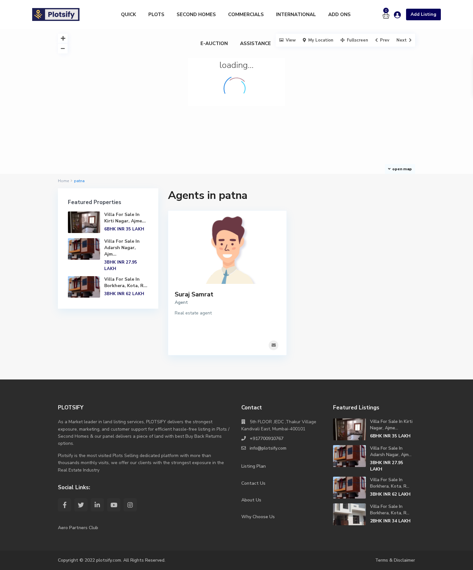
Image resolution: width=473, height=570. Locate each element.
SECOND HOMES (196, 14)
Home (63, 180)
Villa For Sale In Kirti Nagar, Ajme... (125, 217)
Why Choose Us (258, 517)
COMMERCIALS (246, 14)
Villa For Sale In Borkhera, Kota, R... (125, 282)
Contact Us (253, 483)
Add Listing (423, 14)
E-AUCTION (214, 43)
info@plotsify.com (268, 448)
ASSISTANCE (255, 43)
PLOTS (156, 14)
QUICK (128, 14)
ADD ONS (339, 14)
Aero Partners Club (78, 528)
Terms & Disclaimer (395, 560)
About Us (251, 500)
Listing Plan (253, 466)
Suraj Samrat (194, 294)
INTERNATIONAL (296, 14)
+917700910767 (266, 438)
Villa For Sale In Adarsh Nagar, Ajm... (122, 247)
